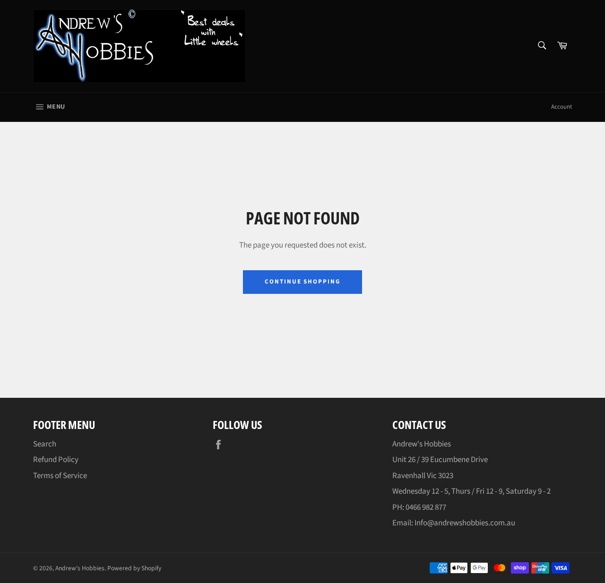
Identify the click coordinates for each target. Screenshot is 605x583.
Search (44, 444)
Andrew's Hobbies (79, 568)
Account (561, 107)
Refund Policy (55, 459)
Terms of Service (60, 475)
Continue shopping (302, 281)
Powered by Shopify (134, 568)
